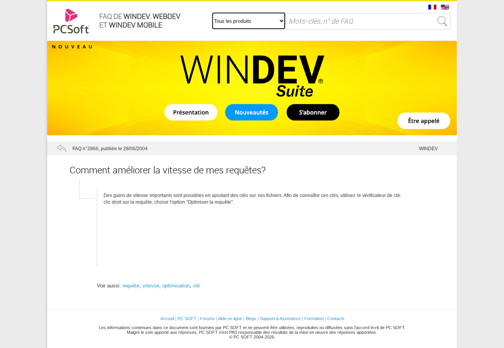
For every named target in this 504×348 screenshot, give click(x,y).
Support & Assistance (281, 318)
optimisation (176, 286)
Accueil (167, 318)
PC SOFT (187, 318)
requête (130, 286)
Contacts (336, 318)
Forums (207, 318)
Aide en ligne (230, 318)
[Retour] (61, 148)
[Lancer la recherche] (442, 21)
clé (196, 286)
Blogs (251, 318)
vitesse (151, 286)
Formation (314, 318)
